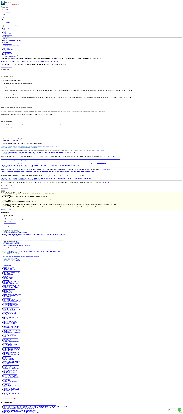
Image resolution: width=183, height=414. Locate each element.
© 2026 (21, 412)
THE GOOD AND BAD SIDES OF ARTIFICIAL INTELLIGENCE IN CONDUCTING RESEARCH (28, 407)
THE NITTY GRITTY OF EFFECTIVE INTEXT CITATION (18, 408)
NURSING (6, 353)
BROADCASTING (8, 282)
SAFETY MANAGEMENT (10, 374)
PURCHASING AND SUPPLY (11, 368)
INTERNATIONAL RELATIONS (11, 332)
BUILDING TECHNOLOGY (10, 283)
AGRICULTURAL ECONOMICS (11, 271)
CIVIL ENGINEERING (9, 289)
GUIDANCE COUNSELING (10, 320)
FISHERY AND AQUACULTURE (12, 309)
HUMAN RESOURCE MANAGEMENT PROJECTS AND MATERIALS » (17, 232)
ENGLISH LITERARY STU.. (10, 303)
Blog (4, 31)
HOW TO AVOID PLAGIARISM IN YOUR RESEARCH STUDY (19, 411)
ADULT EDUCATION (9, 267)
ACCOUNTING (7, 265)
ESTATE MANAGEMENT (10, 305)
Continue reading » (100, 150)
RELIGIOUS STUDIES (9, 372)
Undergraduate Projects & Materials (9, 17)
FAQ (7, 9)
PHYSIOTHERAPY (8, 358)
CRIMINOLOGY (7, 291)
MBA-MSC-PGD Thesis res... (10, 396)
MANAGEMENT (7, 340)
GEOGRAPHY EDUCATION (10, 317)
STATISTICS (6, 383)
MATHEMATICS (7, 345)
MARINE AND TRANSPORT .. (11, 341)
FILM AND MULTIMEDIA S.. (11, 307)
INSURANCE (6, 331)
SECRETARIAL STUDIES (10, 375)
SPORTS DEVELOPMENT (10, 381)
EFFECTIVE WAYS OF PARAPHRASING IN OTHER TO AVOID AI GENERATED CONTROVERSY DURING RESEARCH (35, 406)
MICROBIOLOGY (8, 350)
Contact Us (8, 12)
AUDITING (6, 276)
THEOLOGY (6, 387)
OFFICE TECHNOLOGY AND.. (11, 354)
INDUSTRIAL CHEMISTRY (10, 327)
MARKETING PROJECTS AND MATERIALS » (13, 249)
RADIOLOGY (7, 371)
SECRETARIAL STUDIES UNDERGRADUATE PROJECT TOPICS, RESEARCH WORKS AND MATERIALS (30, 62)
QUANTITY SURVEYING (10, 370)
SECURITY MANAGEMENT (11, 376)
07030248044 (5, 7)
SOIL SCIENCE (7, 380)
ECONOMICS (7, 296)
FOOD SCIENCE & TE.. (9, 312)
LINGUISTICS (7, 339)
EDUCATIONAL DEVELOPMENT (12, 300)
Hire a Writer (6, 28)
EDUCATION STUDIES (9, 299)
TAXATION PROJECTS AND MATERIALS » (13, 243)
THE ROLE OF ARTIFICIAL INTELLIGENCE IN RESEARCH (19, 410)
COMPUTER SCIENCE (9, 290)
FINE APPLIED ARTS (9, 308)
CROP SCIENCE (7, 292)
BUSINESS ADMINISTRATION (11, 285)
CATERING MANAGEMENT (11, 287)
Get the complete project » (6, 67)
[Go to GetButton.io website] (179, 412)
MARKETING (7, 343)
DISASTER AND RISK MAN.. (11, 295)
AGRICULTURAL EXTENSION (11, 272)
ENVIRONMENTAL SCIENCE (11, 304)
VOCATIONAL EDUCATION (11, 393)
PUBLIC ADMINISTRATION (11, 365)
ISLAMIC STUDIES (8, 334)
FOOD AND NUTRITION (10, 311)
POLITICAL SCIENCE (9, 359)
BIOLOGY (6, 280)
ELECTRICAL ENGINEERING (11, 302)
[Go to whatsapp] (179, 410)
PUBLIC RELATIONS (9, 367)
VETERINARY (7, 392)
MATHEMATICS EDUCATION (11, 347)
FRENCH (5, 314)
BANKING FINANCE (9, 277)
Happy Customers (7, 35)
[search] (17, 26)
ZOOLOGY (6, 394)
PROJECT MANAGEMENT (10, 362)
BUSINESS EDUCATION (9, 286)
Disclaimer (50, 412)
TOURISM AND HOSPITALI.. (11, 388)
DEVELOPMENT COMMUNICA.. (12, 294)
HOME (5, 38)
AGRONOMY (7, 273)
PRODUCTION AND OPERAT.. (11, 361)
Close (8, 22)
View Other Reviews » (6, 209)
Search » (3, 191)
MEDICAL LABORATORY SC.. (11, 349)
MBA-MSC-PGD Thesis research (11, 45)
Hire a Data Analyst (7, 29)
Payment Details (7, 33)
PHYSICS (5, 357)
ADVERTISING (7, 268)
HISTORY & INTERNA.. (9, 323)
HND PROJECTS (7, 42)
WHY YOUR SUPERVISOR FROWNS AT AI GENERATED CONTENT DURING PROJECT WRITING (29, 405)
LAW (4, 336)
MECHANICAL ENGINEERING (11, 348)
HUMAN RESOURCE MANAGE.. (12, 326)
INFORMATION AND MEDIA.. (11, 329)
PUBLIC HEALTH (8, 366)
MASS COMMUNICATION (10, 344)
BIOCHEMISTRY (8, 278)
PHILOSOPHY (7, 356)
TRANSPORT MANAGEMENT (11, 389)
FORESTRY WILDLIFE (9, 313)
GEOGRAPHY (7, 316)
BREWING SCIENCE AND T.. (11, 281)
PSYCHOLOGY (7, 363)
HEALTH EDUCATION (9, 321)
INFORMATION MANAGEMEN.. (12, 330)
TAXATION (6, 384)
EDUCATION (7, 298)
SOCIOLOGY (6, 379)
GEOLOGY (6, 318)
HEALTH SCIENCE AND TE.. (11, 322)
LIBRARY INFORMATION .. (10, 338)
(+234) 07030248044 (12, 140)
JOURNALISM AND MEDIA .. (11, 335)
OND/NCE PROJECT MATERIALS (12, 40)
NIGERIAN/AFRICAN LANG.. (11, 352)
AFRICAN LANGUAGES (10, 269)
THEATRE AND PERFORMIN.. (11, 385)
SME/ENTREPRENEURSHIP (11, 378)
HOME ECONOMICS (9, 325)
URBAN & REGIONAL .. (9, 390)
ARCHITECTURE (8, 274)
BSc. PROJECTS (7, 44)
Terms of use (44, 412)
